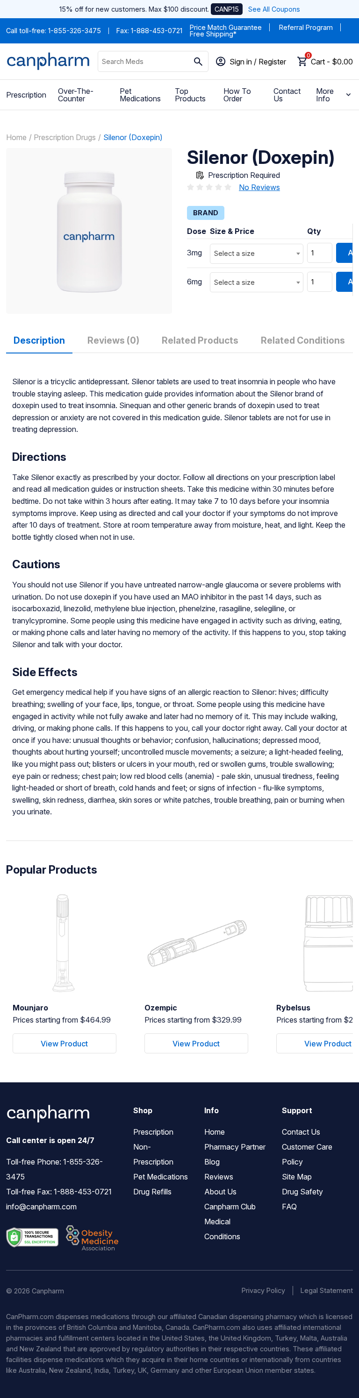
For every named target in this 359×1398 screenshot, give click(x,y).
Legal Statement (327, 1290)
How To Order (237, 94)
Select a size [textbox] (234, 253)
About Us (220, 1191)
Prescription (26, 94)
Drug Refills (152, 1191)
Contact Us (287, 94)
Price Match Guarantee (226, 27)
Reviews (218, 1176)
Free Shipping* (213, 34)
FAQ (289, 1206)
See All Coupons (274, 9)
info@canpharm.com (41, 1206)
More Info (325, 94)
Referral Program (306, 27)
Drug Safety (302, 1191)
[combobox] (256, 254)
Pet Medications (140, 94)
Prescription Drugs (65, 137)
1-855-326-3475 (74, 31)
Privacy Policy (263, 1290)
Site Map (297, 1176)
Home (16, 137)
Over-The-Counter (75, 94)
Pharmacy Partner (235, 1146)
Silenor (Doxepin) (133, 137)
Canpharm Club (230, 1206)
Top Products (190, 94)
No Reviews (259, 187)
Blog (212, 1161)
